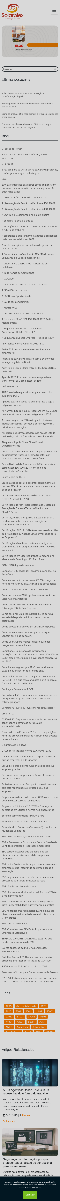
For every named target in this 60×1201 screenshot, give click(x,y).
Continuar (30, 1195)
